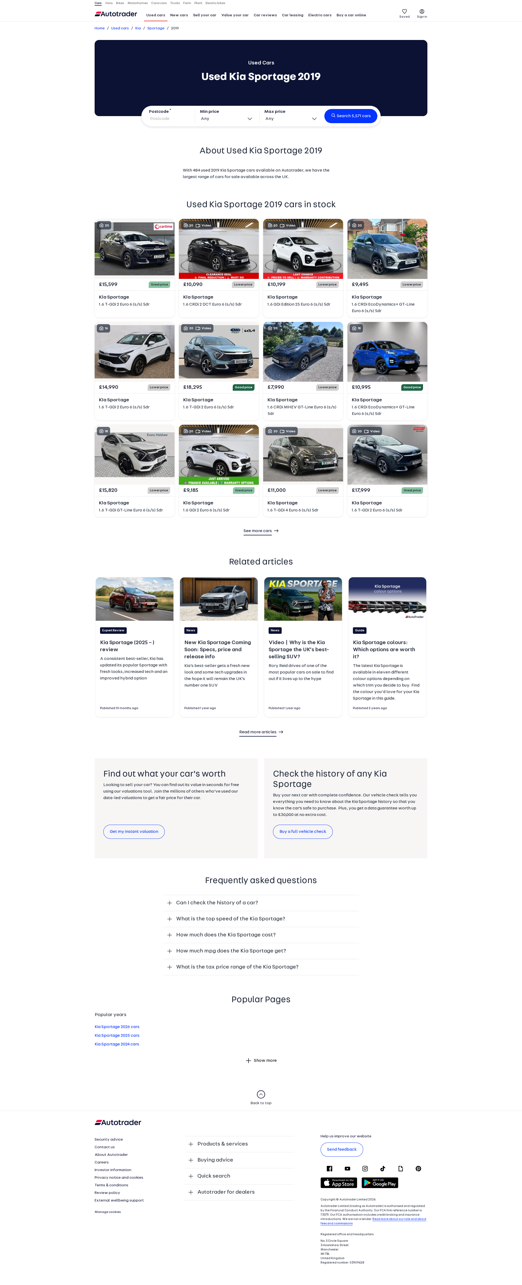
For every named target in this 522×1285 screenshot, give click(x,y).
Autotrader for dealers (226, 1192)
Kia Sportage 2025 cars (117, 1035)
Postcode (159, 112)
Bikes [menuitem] (120, 3)
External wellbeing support (119, 1201)
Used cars (155, 15)
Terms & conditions (111, 1185)
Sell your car (204, 15)
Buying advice (215, 1160)
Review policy (107, 1193)
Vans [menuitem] (109, 3)
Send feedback (342, 1149)
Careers (102, 1162)
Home (100, 28)
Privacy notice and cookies (119, 1178)
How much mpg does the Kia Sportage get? (231, 951)
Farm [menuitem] (187, 3)
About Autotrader (111, 1155)
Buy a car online (351, 15)
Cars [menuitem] (98, 3)
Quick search (213, 1176)
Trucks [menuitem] (175, 3)
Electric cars (320, 15)
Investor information (113, 1170)
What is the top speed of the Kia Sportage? (230, 919)
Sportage (155, 28)
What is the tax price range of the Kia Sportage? (237, 967)
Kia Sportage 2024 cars (117, 1044)
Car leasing (292, 15)
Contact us (105, 1147)
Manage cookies (108, 1212)
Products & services (222, 1144)
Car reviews (265, 15)
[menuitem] (155, 15)
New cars (179, 15)
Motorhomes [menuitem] (138, 3)
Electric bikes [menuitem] (215, 3)
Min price (209, 112)
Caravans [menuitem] (159, 3)
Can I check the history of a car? (217, 903)
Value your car (235, 15)
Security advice (109, 1140)
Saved (404, 16)
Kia (138, 28)
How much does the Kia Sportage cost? (226, 935)
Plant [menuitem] (198, 3)
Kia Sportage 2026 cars (117, 1027)
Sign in (422, 16)
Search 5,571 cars (354, 116)
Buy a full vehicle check (302, 832)
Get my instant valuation (134, 832)
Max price (274, 112)
